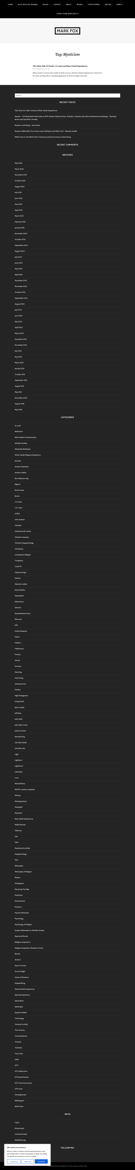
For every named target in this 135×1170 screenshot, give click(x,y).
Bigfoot (17, 484)
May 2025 (18, 204)
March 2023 (19, 333)
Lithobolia (18, 772)
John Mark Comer (21, 725)
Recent (80, 4)
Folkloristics (19, 649)
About (69, 4)
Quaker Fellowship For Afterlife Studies (29, 930)
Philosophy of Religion (23, 872)
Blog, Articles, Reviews (28, 4)
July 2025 (18, 192)
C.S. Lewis (18, 508)
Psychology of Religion (23, 924)
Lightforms (19, 766)
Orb (16, 836)
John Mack (18, 719)
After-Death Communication (25, 437)
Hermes (18, 690)
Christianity (19, 549)
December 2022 (21, 339)
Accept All (41, 1162)
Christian (18, 525)
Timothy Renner (21, 1036)
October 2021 (20, 374)
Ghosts (17, 660)
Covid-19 (18, 566)
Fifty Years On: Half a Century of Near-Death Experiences (36, 111)
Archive (108, 4)
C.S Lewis (18, 502)
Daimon (18, 578)
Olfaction (18, 831)
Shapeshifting (20, 983)
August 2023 (19, 304)
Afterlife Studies (21, 443)
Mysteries (18, 813)
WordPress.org (20, 1140)
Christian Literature (22, 537)
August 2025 (19, 187)
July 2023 (18, 310)
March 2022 (19, 363)
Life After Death (21, 743)
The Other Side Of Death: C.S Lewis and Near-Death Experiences (60, 66)
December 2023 (21, 281)
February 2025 (20, 222)
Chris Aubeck (20, 520)
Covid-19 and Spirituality (67, 14)
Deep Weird (19, 596)
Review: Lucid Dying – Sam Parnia (27, 125)
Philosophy (19, 866)
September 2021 (21, 380)
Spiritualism (19, 1001)
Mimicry (18, 795)
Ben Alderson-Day (22, 478)
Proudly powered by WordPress (57, 1166)
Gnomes (18, 666)
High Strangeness (21, 696)
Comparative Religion (23, 555)
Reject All (28, 1162)
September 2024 (21, 245)
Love (16, 778)
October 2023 (20, 292)
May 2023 (18, 322)
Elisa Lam (18, 619)
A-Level (18, 426)
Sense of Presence (22, 977)
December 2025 (21, 175)
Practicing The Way (22, 889)
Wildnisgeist (19, 1101)
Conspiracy (19, 561)
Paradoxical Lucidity (22, 848)
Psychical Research (22, 913)
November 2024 (21, 234)
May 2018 (18, 410)
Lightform (18, 760)
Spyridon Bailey (21, 1012)
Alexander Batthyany (22, 449)
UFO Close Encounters (23, 1083)
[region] (27, 1155)
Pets (16, 860)
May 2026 (18, 163)
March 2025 (19, 216)
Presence (18, 907)
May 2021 (18, 392)
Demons (18, 608)
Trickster (18, 1042)
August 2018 (19, 404)
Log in (17, 1122)
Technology (19, 1018)
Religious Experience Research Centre (29, 948)
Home (10, 4)
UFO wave (19, 1089)
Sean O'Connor (20, 966)
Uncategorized (20, 1095)
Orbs (16, 842)
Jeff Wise (18, 713)
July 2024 (18, 257)
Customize (14, 1162)
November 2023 (21, 286)
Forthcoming (94, 4)
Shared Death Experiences (25, 989)
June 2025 (18, 198)
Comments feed (21, 1134)
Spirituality (19, 1007)
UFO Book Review (22, 1077)
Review (17, 954)
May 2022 (18, 357)
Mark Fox (67, 30)
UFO (16, 1065)
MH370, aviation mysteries (25, 789)
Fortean (18, 654)
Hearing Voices (20, 684)
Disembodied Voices (22, 613)
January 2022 (19, 369)
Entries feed (19, 1128)
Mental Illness (20, 784)
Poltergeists (19, 883)
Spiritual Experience (22, 995)
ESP (16, 625)
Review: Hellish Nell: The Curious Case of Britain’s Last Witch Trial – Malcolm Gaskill (46, 131)
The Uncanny (20, 1030)
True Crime (19, 1054)
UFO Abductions (21, 1071)
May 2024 (18, 269)
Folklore (18, 643)
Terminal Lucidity (21, 1024)
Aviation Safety (20, 473)
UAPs (17, 1059)
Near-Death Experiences (24, 819)
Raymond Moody (21, 936)
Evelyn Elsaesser (21, 631)
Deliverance (19, 602)
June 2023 (18, 316)
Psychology (19, 919)
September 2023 (21, 298)
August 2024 (20, 251)
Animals (18, 461)
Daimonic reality (21, 584)
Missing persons (21, 801)
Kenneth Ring (20, 737)
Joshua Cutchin (20, 731)
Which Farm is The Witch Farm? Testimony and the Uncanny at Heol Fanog (43, 137)
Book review (19, 490)
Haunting (18, 672)
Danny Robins (20, 590)
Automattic (83, 1166)
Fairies (17, 637)
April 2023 (19, 327)
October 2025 (20, 181)
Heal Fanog (19, 678)
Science (18, 960)
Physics (17, 877)
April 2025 (18, 210)
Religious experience (22, 942)
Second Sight (20, 971)
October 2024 (20, 239)
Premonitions (20, 901)
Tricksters (18, 1048)
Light (17, 754)
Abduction (19, 431)
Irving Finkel (19, 701)
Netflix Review (20, 825)
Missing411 (18, 807)
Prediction (19, 895)
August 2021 (19, 386)
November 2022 (21, 345)
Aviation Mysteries (22, 467)
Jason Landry (19, 707)
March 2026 (19, 169)
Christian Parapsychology (24, 543)
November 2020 (21, 398)
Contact (57, 4)
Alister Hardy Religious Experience (28, 455)
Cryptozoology (20, 572)
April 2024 (19, 275)
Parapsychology (21, 854)
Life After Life (20, 748)
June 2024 (18, 263)
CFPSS (17, 514)
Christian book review (23, 531)
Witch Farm (19, 1106)
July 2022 (18, 351)
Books (45, 4)
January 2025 (19, 228)
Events (119, 4)
